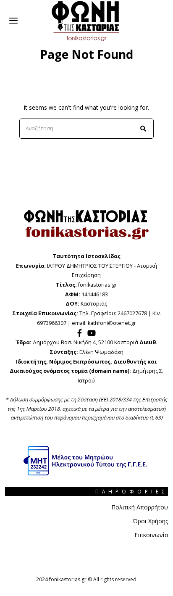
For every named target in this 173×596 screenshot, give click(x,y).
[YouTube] (91, 333)
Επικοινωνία (151, 535)
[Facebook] (79, 333)
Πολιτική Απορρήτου (139, 507)
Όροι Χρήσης (150, 521)
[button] (144, 129)
